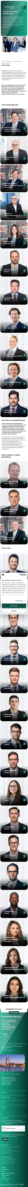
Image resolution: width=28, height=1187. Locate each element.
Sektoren (4, 1167)
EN (21, 8)
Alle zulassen (14, 605)
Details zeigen (19, 600)
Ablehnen (14, 611)
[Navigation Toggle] (24, 7)
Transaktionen (5, 1169)
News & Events (5, 1175)
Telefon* (4, 1102)
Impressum (14, 1184)
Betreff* (3, 1106)
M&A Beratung (5, 1145)
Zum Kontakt (14, 1013)
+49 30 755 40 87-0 (8, 1050)
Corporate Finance (6, 1157)
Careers (4, 1177)
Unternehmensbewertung (8, 1159)
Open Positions (5, 1179)
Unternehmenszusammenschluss (10, 1151)
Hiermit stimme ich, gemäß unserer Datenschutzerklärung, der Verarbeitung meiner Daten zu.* (14, 1122)
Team (3, 1171)
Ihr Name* (4, 1092)
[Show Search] (25, 11)
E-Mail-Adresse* (6, 1097)
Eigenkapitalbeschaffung (7, 1163)
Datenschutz (7, 1184)
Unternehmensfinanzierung (8, 1161)
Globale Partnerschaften (8, 1173)
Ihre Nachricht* (5, 1118)
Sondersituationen (6, 1153)
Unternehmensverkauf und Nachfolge (10, 1147)
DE (21, 7)
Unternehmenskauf (6, 1149)
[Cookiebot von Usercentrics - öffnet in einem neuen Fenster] (19, 575)
